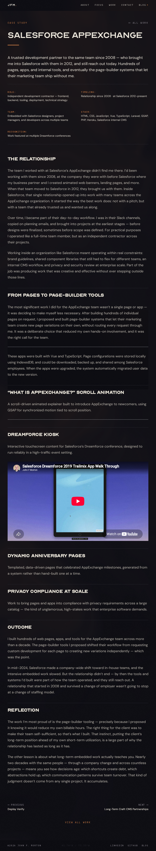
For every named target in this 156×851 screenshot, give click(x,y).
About (85, 4)
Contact (127, 4)
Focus (99, 4)
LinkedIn (117, 845)
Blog (143, 4)
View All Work (78, 822)
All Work (140, 22)
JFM (12, 5)
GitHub (133, 845)
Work (112, 4)
